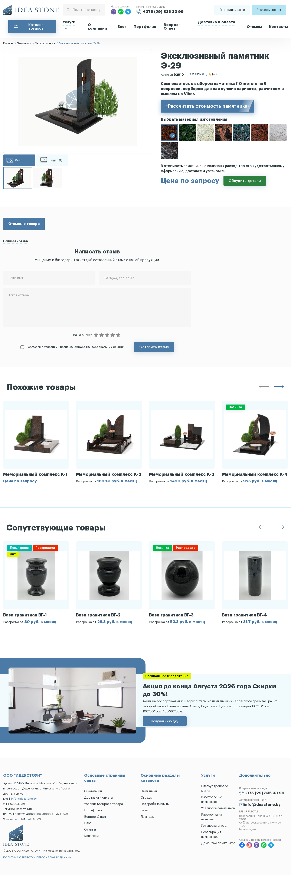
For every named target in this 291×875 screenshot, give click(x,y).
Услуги (69, 22)
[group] (36, 442)
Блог (122, 27)
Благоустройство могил (214, 788)
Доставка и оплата (216, 22)
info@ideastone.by (24, 798)
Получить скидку (165, 721)
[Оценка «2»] (101, 335)
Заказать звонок (269, 9)
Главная (8, 43)
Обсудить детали (245, 181)
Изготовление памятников (211, 800)
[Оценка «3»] (107, 335)
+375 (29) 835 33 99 (163, 12)
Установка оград (214, 825)
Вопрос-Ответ (172, 26)
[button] (263, 387)
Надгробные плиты (155, 804)
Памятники (24, 43)
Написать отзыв (15, 241)
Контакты (278, 27)
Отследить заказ (232, 9)
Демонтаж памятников (218, 843)
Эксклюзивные (45, 43)
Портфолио (145, 27)
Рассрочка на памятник (211, 817)
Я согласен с (75, 347)
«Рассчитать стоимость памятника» (208, 106)
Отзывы (254, 27)
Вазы (144, 810)
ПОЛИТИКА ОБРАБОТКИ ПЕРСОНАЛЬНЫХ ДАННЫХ (37, 857)
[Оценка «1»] (96, 335)
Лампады (147, 816)
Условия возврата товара (103, 804)
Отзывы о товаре (24, 224)
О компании (97, 26)
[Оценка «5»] (118, 335)
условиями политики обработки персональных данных (84, 347)
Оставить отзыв (154, 347)
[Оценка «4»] (112, 335)
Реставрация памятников (211, 834)
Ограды (147, 797)
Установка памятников (218, 808)
